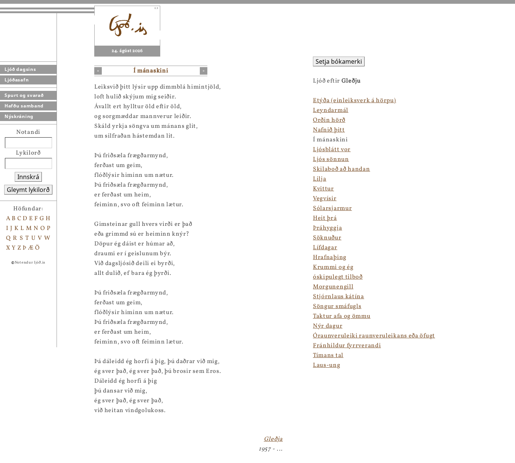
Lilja (319, 179)
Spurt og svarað (24, 95)
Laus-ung (326, 365)
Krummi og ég (333, 267)
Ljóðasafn (17, 80)
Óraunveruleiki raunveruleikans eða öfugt (374, 336)
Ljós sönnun (331, 159)
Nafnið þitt (329, 130)
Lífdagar (325, 248)
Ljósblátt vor (332, 150)
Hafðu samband (24, 106)
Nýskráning (19, 116)
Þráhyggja (327, 228)
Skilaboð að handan (341, 169)
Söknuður (327, 238)
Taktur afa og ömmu (342, 316)
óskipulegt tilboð (338, 277)
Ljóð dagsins (20, 69)
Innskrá (28, 177)
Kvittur (323, 189)
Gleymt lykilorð (28, 190)
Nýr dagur (327, 326)
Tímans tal (328, 355)
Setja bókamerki (339, 61)
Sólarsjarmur (332, 208)
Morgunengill (333, 287)
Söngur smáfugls (337, 306)
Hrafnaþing (329, 257)
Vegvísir (325, 199)
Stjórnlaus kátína (338, 297)
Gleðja (273, 439)
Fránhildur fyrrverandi (347, 346)
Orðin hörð (329, 120)
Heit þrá (325, 218)
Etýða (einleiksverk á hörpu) (354, 101)
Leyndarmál (330, 110)
